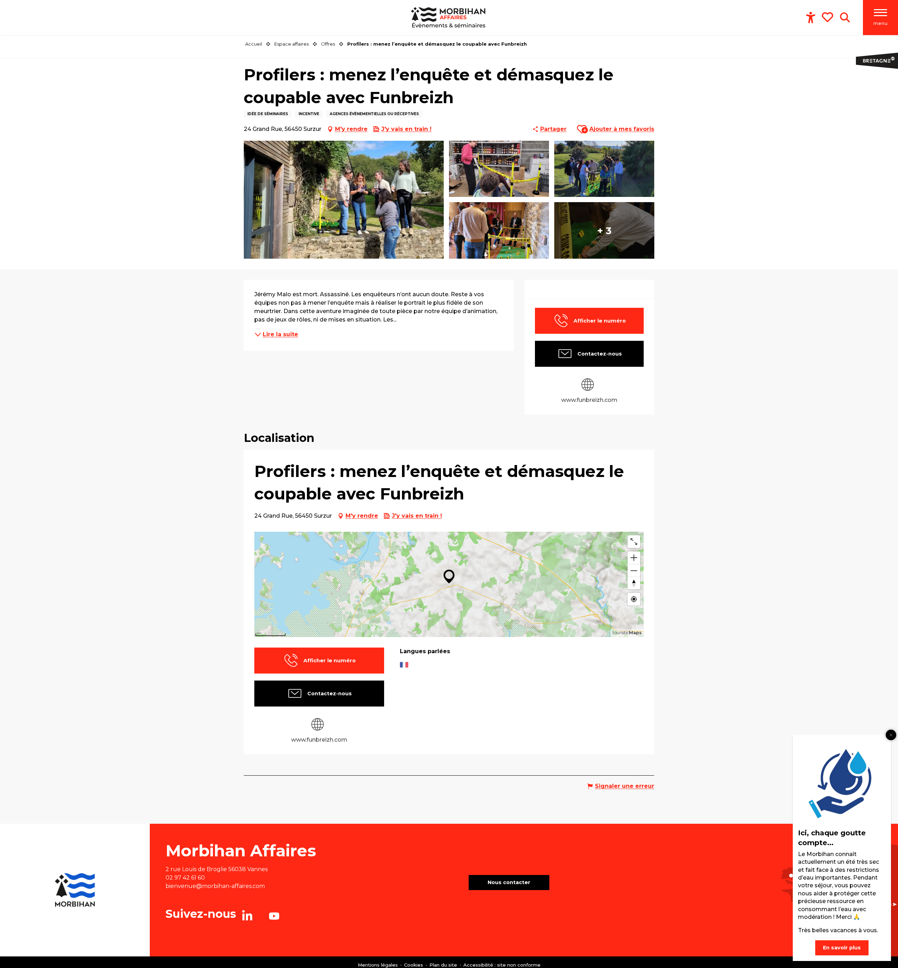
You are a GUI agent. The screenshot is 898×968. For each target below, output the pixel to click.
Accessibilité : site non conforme (502, 965)
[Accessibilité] (811, 18)
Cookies (414, 965)
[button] (845, 17)
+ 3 (604, 230)
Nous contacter (509, 882)
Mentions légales (378, 965)
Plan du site (443, 965)
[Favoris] (828, 17)
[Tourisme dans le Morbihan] (449, 18)
